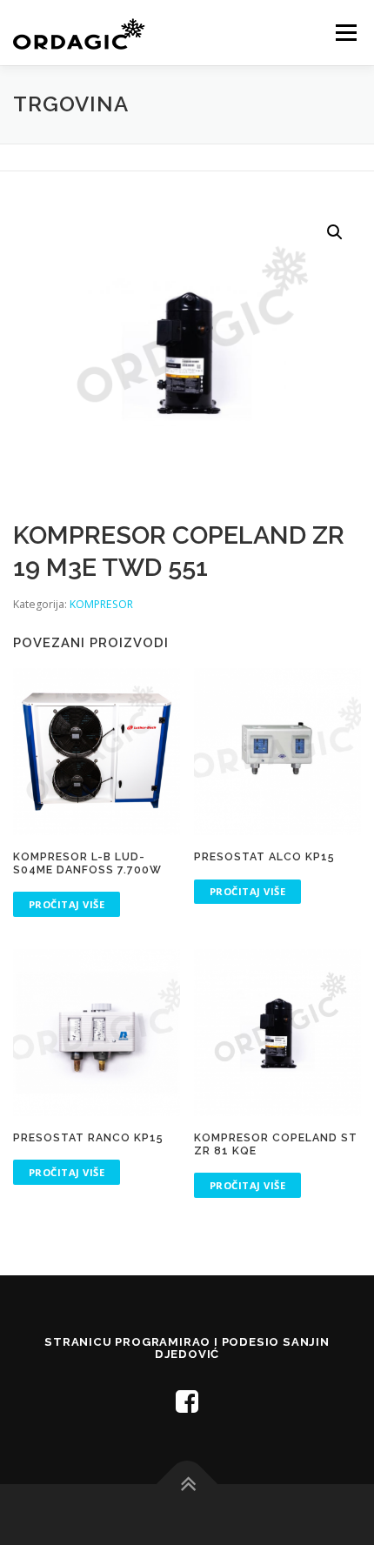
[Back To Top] (187, 1484)
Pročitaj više (67, 904)
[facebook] (187, 1401)
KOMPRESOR (101, 604)
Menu (345, 32)
